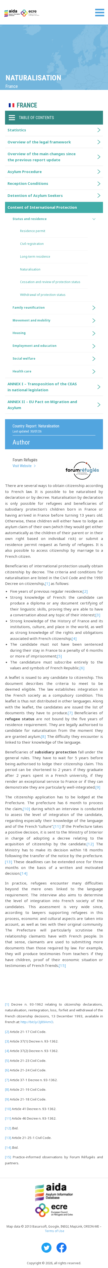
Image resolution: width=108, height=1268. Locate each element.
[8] (43, 736)
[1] (47, 583)
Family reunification (29, 307)
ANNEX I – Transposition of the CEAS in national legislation (42, 386)
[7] (70, 712)
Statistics (17, 129)
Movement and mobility (31, 320)
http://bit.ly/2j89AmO (37, 1022)
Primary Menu (99, 12)
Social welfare (24, 358)
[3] (97, 614)
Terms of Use (54, 1231)
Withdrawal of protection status (43, 295)
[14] (23, 873)
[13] (8, 861)
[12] (90, 843)
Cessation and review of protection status (50, 282)
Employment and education (35, 346)
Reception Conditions (28, 183)
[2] (85, 591)
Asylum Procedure (25, 171)
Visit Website (22, 466)
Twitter (46, 1248)
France (27, 105)
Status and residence (30, 219)
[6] (82, 667)
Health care (22, 371)
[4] (74, 638)
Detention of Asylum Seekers (35, 195)
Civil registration (32, 244)
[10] (26, 808)
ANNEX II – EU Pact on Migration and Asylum (42, 404)
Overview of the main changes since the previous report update (42, 156)
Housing (19, 333)
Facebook (62, 1248)
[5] (59, 655)
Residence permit (32, 231)
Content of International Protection (42, 207)
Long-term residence (35, 256)
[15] (62, 965)
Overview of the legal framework (39, 141)
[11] (57, 826)
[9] (97, 787)
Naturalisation (30, 269)
